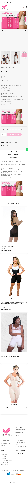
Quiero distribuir (5, 464)
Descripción (14, 151)
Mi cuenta (3, 458)
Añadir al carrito (14, 134)
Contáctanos (4, 466)
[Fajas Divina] (4, 10)
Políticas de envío (5, 462)
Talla (2, 129)
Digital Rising (15, 482)
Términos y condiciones (6, 460)
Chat (2, 452)
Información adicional (14, 154)
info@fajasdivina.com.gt (20, 446)
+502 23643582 (20, 440)
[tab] (14, 151)
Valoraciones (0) (14, 157)
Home (2, 67)
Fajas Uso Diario (10, 67)
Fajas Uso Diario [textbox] (21, 453)
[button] (25, 30)
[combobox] (21, 453)
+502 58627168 (22, 442)
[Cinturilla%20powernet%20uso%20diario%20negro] (1, 145)
